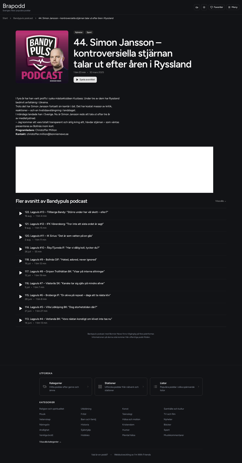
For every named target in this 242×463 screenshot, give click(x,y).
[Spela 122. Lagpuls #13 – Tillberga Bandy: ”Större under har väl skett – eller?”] (20, 213)
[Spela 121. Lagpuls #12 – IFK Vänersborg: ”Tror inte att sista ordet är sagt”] (20, 225)
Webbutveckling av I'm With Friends (132, 454)
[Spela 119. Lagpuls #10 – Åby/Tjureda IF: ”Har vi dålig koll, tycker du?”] (20, 249)
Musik (42, 414)
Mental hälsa (128, 435)
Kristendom (128, 424)
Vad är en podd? (99, 454)
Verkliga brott (46, 435)
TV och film (169, 414)
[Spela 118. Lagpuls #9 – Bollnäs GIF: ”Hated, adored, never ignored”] (20, 261)
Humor (126, 430)
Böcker (167, 424)
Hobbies (85, 435)
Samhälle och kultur (174, 408)
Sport (89, 32)
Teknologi (127, 414)
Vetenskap (44, 419)
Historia (85, 424)
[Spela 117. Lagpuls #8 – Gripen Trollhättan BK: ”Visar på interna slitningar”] (20, 273)
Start (5, 18)
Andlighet (44, 430)
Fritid (83, 414)
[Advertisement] (114, 170)
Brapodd (14, 5)
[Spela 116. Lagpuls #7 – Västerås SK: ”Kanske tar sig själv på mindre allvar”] (20, 285)
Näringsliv (44, 424)
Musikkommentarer (174, 435)
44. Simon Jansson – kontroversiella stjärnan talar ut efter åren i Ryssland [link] (76, 18)
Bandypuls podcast (23, 18)
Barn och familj (88, 419)
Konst (125, 408)
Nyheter (78, 32)
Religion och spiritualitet (51, 408)
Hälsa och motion (131, 419)
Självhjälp (86, 430)
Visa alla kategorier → (50, 441)
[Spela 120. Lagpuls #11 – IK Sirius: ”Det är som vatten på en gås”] (20, 237)
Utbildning (86, 408)
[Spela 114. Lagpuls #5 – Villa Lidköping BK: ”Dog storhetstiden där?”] (20, 308)
